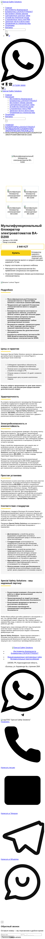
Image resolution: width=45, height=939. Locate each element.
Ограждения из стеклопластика (18, 23)
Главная (8, 8)
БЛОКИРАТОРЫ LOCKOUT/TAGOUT (20, 127)
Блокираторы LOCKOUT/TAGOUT (19, 12)
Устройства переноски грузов (17, 18)
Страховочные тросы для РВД (17, 20)
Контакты (9, 27)
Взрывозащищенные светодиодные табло (25, 657)
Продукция (9, 97)
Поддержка (9, 25)
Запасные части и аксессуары (17, 21)
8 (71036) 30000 (18, 85)
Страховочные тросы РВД (20, 109)
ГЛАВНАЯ (9, 125)
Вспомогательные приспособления (24, 659)
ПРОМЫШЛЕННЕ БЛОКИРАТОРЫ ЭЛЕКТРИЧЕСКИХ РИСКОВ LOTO (19, 130)
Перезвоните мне (7, 937)
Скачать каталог (15, 937)
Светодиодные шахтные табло (17, 16)
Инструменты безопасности (16, 10)
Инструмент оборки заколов (16, 14)
